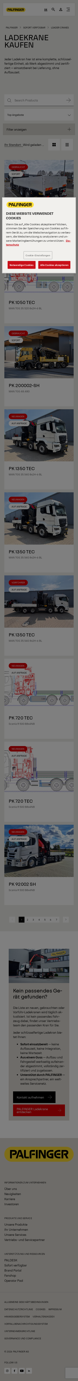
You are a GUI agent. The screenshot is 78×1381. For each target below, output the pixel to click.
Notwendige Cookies (22, 264)
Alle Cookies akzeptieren (54, 264)
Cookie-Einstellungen (38, 255)
